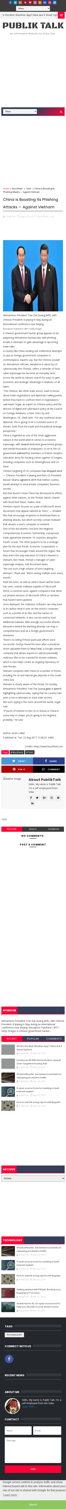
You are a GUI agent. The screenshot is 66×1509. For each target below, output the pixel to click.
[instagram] (49, 2)
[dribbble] (35, 2)
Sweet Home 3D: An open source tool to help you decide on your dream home (38, 1305)
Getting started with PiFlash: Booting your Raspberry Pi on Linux (39, 1291)
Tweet (22, 761)
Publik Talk (33, 25)
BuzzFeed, (43, 216)
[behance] (45, 2)
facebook (53, 829)
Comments (54, 1038)
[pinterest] (25, 2)
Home (6, 188)
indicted (21, 453)
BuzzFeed (17, 188)
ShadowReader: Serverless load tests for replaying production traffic (39, 1076)
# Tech (29, 752)
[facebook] (10, 2)
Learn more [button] (10, 1494)
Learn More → (30, 1406)
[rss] (40, 2)
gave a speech (53, 688)
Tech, (52, 216)
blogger (11, 829)
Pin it (21, 769)
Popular (33, 1038)
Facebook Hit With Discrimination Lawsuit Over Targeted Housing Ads (39, 1062)
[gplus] (20, 2)
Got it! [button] (33, 1504)
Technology (14, 1334)
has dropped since (52, 471)
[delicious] (54, 2)
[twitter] (15, 2)
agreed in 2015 (28, 479)
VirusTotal (35, 648)
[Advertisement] (33, 72)
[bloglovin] (30, 2)
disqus (32, 829)
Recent (12, 1038)
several (25, 444)
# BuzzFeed (17, 752)
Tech (28, 188)
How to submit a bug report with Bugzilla (38, 1102)
